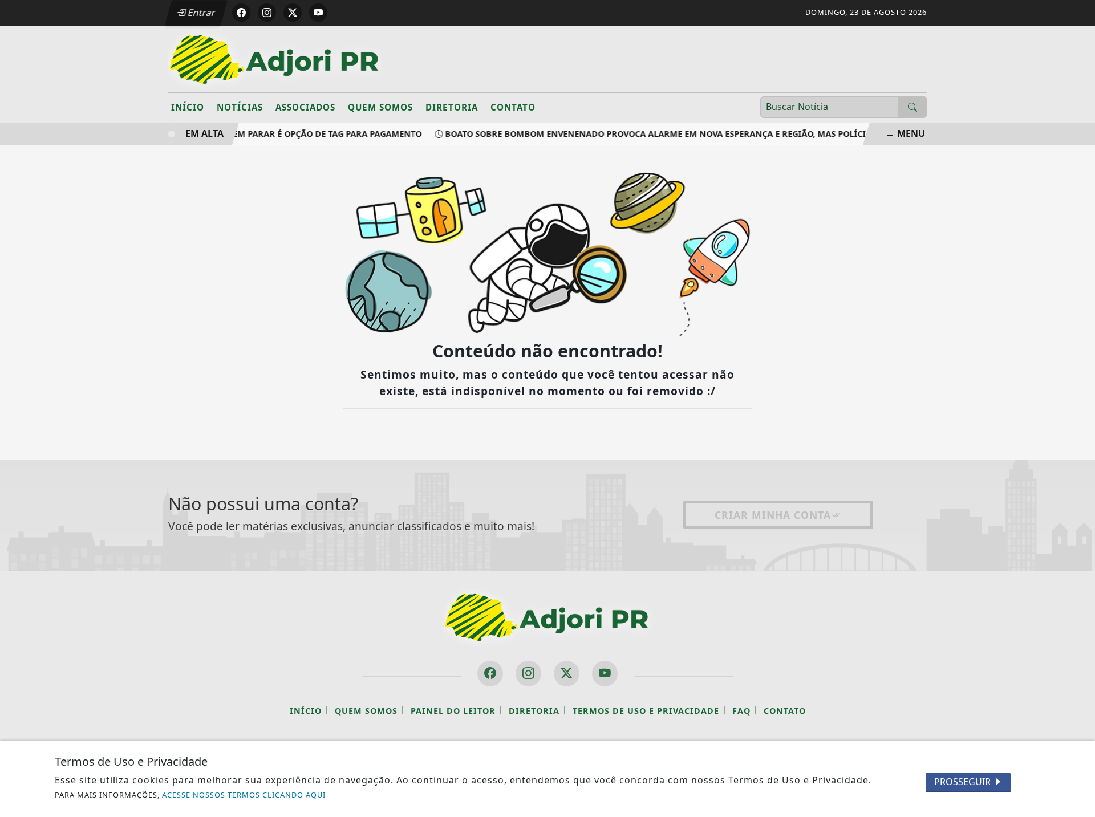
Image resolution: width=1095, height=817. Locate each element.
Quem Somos (380, 107)
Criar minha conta (773, 515)
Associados (305, 107)
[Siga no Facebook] (241, 12)
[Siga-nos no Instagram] (528, 673)
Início (187, 107)
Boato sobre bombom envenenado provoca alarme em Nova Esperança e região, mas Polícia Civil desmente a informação (721, 133)
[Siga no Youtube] (318, 12)
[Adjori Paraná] (275, 58)
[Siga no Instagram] (267, 12)
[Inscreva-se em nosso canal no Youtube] (605, 673)
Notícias (240, 107)
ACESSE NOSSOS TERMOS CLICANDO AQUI (244, 795)
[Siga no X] (292, 12)
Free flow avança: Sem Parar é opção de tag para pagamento (276, 133)
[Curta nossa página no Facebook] (490, 673)
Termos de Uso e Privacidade (646, 710)
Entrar (200, 12)
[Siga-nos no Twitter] (566, 673)
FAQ (741, 710)
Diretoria (451, 107)
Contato (513, 107)
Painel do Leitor (453, 710)
